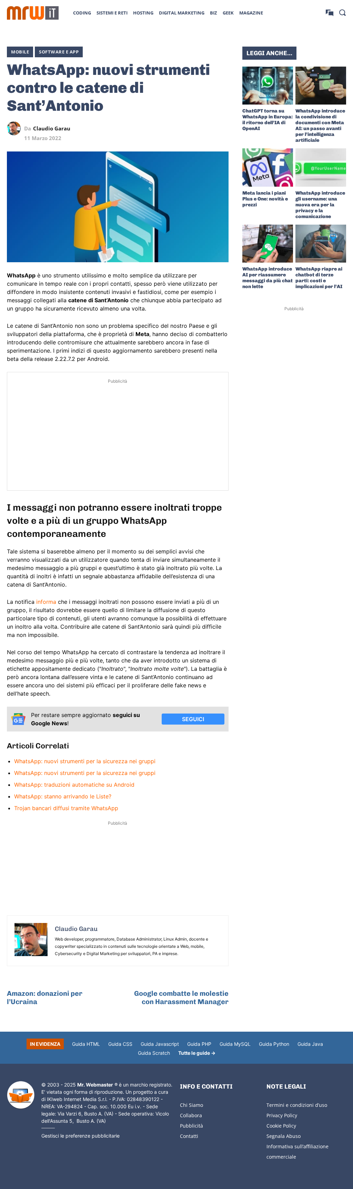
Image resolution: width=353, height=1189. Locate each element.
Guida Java (310, 1044)
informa (46, 601)
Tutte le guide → (196, 1053)
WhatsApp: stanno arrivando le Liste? (62, 796)
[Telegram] (206, 128)
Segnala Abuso (283, 1136)
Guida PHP (199, 1044)
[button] (342, 12)
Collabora (191, 1115)
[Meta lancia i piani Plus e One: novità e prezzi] (267, 167)
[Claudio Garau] (15, 128)
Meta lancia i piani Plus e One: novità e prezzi (265, 199)
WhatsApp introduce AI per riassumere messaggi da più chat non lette (267, 277)
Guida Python (274, 1044)
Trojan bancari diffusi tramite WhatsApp (66, 808)
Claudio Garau (51, 128)
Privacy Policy (281, 1115)
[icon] (329, 13)
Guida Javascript (160, 1044)
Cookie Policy (281, 1125)
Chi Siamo (191, 1105)
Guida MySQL (235, 1044)
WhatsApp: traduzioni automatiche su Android (74, 784)
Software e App (59, 52)
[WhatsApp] (190, 128)
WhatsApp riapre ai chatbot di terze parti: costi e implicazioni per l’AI (318, 277)
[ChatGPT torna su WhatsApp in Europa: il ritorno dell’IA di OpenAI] (267, 86)
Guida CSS (120, 1044)
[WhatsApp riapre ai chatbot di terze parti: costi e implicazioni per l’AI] (320, 244)
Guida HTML (86, 1044)
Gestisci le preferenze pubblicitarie (80, 1136)
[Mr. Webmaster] (20, 1095)
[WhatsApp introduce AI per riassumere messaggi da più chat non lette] (267, 244)
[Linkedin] (174, 128)
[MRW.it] (33, 13)
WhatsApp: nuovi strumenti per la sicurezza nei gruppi (84, 761)
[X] (158, 128)
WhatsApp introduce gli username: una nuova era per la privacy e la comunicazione (320, 204)
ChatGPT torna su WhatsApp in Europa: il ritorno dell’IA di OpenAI (267, 119)
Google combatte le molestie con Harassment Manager (181, 997)
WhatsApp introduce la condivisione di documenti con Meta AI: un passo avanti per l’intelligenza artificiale (320, 125)
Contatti (189, 1136)
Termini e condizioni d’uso (296, 1105)
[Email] (222, 128)
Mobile (20, 52)
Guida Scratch (154, 1053)
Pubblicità (191, 1125)
